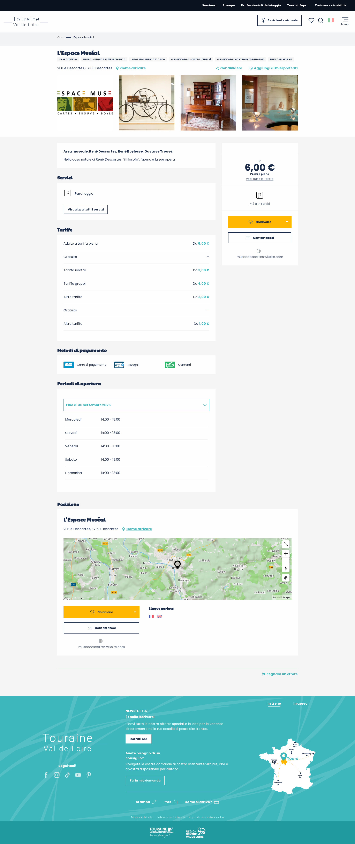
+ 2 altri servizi (260, 204)
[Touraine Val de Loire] (26, 21)
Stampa (228, 5)
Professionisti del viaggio (261, 5)
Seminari (209, 5)
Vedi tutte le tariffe (259, 179)
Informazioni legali (171, 817)
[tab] (132, 405)
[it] (331, 20)
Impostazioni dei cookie (206, 817)
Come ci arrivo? (198, 802)
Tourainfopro (298, 5)
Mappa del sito (142, 817)
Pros (167, 802)
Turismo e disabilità (330, 5)
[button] (320, 20)
